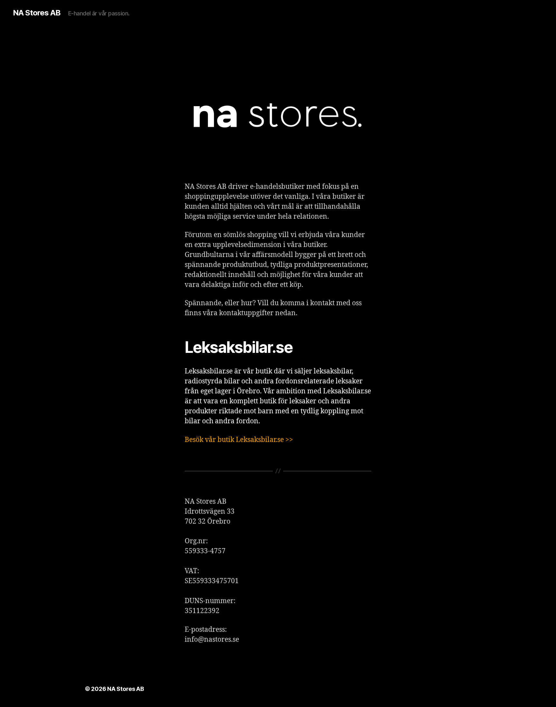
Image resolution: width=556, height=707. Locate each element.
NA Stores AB (36, 13)
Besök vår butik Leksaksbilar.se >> (239, 440)
